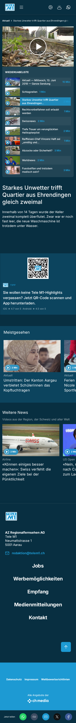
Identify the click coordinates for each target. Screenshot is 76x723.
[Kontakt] (68, 7)
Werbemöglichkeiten (38, 579)
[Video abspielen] (38, 46)
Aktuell (6, 20)
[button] (34, 716)
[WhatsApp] (23, 716)
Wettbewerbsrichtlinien (55, 679)
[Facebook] (68, 716)
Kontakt (38, 617)
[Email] (45, 716)
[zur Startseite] (10, 7)
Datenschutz (14, 679)
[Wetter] (59, 7)
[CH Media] (38, 700)
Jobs (38, 566)
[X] (57, 716)
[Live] (50, 7)
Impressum (31, 679)
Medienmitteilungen (38, 605)
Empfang (38, 592)
